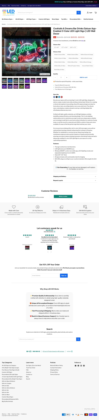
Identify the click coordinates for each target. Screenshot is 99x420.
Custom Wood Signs (7, 397)
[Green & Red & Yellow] (87, 67)
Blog (27, 376)
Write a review (63, 196)
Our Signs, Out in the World (34, 5)
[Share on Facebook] (54, 97)
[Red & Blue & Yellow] (59, 71)
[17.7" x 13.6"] (64, 49)
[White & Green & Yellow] (60, 60)
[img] (49, 230)
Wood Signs (55, 19)
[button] (4, 80)
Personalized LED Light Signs (10, 374)
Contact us (23, 5)
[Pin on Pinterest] (62, 97)
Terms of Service (55, 374)
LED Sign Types (31, 19)
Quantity (55, 74)
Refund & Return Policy (56, 365)
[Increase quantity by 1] (67, 77)
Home (3, 24)
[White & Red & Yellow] (59, 63)
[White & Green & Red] (59, 56)
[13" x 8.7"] (56, 49)
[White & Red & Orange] (86, 60)
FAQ (9, 5)
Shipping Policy (54, 370)
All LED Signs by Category (9, 365)
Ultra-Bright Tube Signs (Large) (10, 367)
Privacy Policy (54, 372)
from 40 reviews (48, 231)
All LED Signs (19, 19)
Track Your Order (15, 5)
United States (91, 5)
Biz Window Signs (7, 19)
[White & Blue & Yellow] (60, 67)
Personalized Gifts (75, 19)
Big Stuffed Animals (7, 401)
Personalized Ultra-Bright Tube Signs (12, 379)
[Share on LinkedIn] (59, 97)
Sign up (63, 275)
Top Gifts (64, 19)
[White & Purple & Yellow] (74, 67)
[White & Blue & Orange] (86, 63)
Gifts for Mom (6, 394)
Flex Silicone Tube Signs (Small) (10, 370)
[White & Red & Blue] (74, 60)
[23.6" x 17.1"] (73, 49)
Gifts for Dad (5, 385)
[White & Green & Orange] (87, 56)
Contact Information (55, 367)
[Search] (79, 12)
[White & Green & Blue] (73, 56)
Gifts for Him (5, 392)
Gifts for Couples (6, 383)
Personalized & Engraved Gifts (10, 399)
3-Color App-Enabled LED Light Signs (12, 376)
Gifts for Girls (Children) (8, 388)
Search (28, 379)
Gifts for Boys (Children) (8, 381)
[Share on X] (57, 97)
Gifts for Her (5, 390)
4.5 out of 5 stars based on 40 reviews (53, 351)
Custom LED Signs (44, 19)
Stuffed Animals (88, 19)
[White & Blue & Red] (72, 63)
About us (4, 5)
